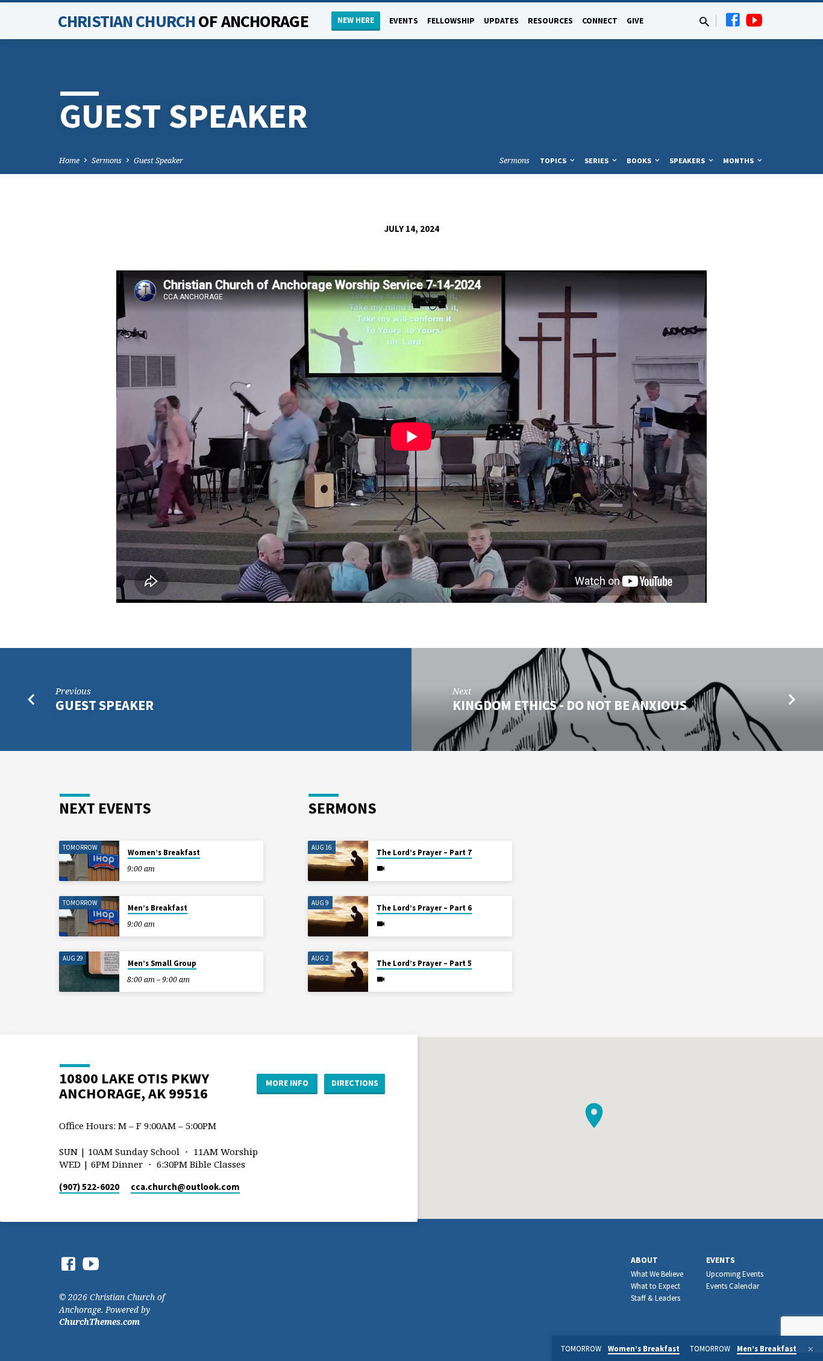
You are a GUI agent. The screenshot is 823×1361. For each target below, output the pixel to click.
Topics (554, 160)
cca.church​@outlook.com (185, 1186)
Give (635, 21)
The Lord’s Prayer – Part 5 (424, 963)
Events (403, 21)
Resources (550, 21)
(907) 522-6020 (89, 1186)
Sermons (107, 160)
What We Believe (657, 1274)
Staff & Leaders (655, 1298)
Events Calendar (732, 1286)
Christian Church (183, 21)
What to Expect (655, 1286)
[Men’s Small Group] (89, 971)
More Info (287, 1082)
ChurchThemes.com (99, 1321)
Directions (354, 1082)
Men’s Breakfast (157, 908)
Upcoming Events (734, 1274)
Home (69, 160)
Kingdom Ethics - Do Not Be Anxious (569, 705)
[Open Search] (704, 21)
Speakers (688, 160)
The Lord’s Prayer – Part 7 (424, 852)
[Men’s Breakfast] (89, 916)
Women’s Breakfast (164, 852)
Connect (600, 21)
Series (597, 160)
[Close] (811, 1349)
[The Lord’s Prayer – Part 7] (338, 861)
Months (739, 160)
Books (640, 160)
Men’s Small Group (162, 963)
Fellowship (451, 21)
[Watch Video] (381, 868)
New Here (355, 20)
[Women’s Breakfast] (89, 861)
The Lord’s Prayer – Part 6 (424, 908)
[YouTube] (754, 20)
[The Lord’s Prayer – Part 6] (338, 916)
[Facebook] (733, 19)
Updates (501, 21)
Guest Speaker (158, 160)
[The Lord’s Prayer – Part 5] (338, 971)
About (644, 1260)
